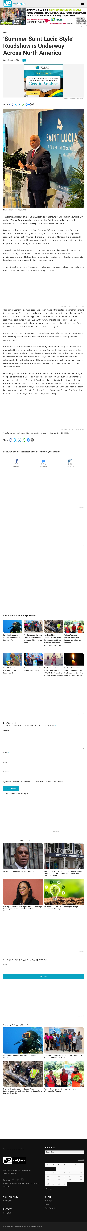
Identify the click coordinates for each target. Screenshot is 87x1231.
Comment (7, 730)
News (5, 32)
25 (75, 1180)
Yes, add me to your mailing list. (17, 793)
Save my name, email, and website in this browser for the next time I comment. (34, 781)
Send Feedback (50, 1208)
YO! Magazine (7, 1200)
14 (53, 1176)
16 (64, 1176)
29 (59, 1184)
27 (48, 1184)
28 (53, 1184)
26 (81, 1180)
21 (53, 1180)
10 (70, 1172)
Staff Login (48, 1200)
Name (6, 753)
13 (48, 1176)
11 (75, 1172)
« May (47, 1189)
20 (48, 1180)
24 (70, 1180)
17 (70, 1176)
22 (59, 1180)
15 (59, 1176)
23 (64, 1180)
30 (64, 1184)
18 (75, 1176)
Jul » (51, 1189)
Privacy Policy (7, 1213)
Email (5, 762)
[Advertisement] (43, 290)
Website (6, 772)
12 (81, 1172)
